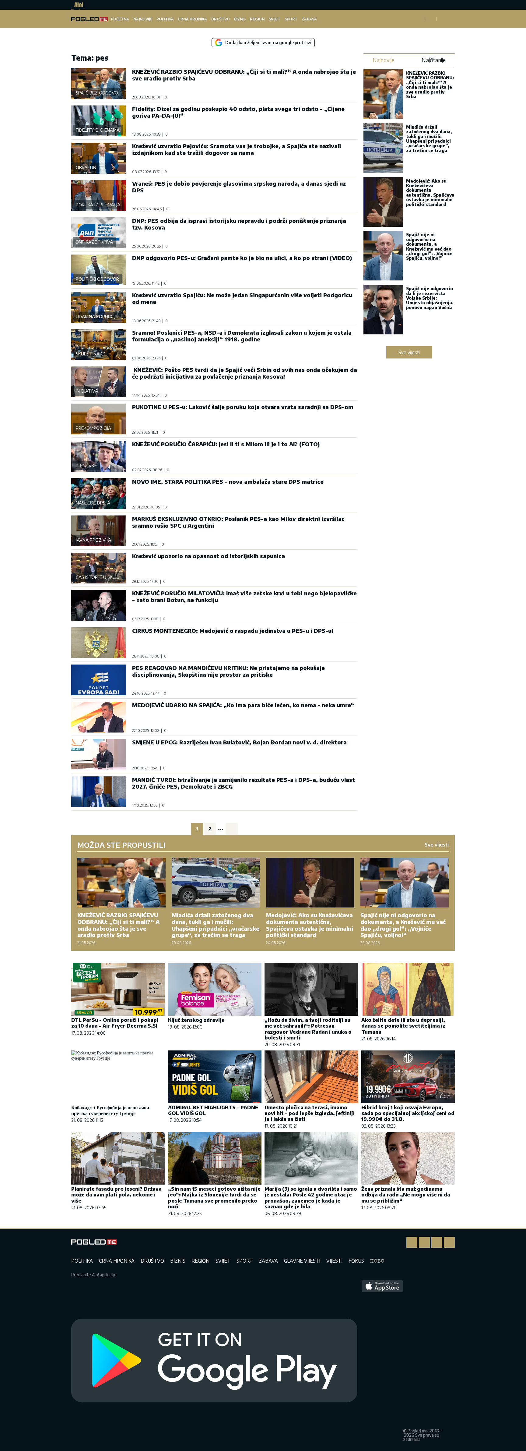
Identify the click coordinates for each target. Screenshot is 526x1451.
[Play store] (214, 1361)
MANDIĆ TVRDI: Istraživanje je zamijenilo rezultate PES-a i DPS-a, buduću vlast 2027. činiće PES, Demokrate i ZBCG (243, 783)
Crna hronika (192, 19)
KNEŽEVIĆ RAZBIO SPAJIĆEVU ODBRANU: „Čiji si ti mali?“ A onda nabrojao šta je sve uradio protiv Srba (244, 75)
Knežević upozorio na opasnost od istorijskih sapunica (208, 555)
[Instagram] (424, 1242)
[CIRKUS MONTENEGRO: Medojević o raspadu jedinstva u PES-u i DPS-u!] (98, 642)
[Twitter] (436, 1242)
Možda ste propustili (121, 844)
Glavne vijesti (302, 1261)
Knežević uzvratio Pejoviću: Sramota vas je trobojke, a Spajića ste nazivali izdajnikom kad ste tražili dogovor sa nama (236, 149)
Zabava (309, 19)
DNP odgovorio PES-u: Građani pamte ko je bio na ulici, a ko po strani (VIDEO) (242, 257)
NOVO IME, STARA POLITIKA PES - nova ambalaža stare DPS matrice (228, 481)
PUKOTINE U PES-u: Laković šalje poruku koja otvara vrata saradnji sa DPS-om (242, 406)
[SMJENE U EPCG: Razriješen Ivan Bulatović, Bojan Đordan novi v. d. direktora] (98, 754)
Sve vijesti (409, 352)
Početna (120, 19)
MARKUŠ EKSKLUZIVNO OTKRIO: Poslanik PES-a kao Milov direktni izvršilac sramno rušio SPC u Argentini (238, 522)
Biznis (240, 19)
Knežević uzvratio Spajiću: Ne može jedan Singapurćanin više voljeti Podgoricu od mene (242, 298)
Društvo (220, 19)
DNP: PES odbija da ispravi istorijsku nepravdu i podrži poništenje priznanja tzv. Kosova (239, 224)
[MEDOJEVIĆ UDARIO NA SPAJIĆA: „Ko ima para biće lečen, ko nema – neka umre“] (98, 717)
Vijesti (334, 1261)
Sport (291, 19)
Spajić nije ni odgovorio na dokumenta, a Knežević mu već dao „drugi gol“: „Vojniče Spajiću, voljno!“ (429, 246)
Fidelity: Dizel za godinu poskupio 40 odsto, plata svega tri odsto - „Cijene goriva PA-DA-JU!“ (238, 112)
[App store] (382, 1361)
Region (257, 19)
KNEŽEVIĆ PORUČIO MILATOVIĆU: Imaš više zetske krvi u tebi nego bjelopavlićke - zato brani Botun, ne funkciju (244, 596)
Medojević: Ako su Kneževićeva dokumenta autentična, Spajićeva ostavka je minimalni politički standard (430, 192)
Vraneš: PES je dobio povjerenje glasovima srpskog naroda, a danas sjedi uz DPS (239, 187)
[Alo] (77, 4)
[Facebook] (411, 1242)
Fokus (356, 1261)
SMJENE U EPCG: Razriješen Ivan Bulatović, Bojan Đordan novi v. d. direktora (239, 742)
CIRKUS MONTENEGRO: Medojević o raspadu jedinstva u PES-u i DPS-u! (232, 630)
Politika (165, 19)
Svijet (274, 19)
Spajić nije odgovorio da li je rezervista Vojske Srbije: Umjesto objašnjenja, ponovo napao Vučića (430, 298)
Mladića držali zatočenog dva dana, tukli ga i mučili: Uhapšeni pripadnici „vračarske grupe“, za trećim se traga (429, 138)
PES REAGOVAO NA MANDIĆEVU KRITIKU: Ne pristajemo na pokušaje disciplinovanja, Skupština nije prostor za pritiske (228, 671)
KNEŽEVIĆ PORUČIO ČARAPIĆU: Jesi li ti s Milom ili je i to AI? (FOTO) (226, 443)
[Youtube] (449, 1242)
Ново (377, 1261)
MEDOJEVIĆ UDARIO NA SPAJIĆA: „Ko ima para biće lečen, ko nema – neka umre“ (243, 704)
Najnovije (142, 19)
